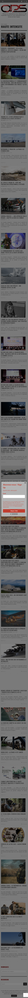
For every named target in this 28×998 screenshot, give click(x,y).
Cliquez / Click (14, 511)
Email (4, 493)
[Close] (25, 483)
